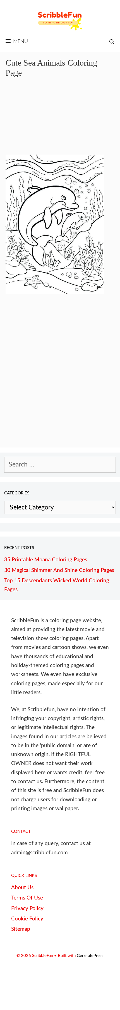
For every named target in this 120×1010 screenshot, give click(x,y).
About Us (22, 887)
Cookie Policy (27, 919)
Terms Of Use (27, 898)
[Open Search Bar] (112, 42)
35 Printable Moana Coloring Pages (45, 559)
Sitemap (20, 929)
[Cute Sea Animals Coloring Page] (55, 292)
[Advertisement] (60, 120)
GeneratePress (90, 956)
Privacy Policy (27, 908)
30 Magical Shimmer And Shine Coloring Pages (59, 570)
